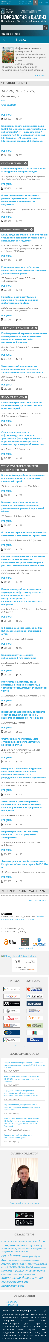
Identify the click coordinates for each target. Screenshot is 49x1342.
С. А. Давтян (20, 413)
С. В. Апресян (21, 785)
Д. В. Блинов (30, 278)
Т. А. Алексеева (7, 486)
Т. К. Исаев (42, 377)
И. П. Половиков (34, 413)
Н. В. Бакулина (7, 845)
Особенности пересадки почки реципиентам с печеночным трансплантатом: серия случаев (24, 534)
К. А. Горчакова (7, 570)
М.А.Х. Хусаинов (34, 540)
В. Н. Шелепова (28, 609)
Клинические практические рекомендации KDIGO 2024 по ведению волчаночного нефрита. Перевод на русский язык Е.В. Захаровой (22, 1122)
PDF (3, 100)
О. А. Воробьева (8, 347)
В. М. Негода (33, 663)
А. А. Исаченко (7, 663)
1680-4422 (24, 1)
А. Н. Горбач (6, 540)
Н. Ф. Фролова (33, 179)
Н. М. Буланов (21, 416)
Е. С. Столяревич (22, 449)
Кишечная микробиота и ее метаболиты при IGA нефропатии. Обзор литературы (23, 170)
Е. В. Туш (41, 695)
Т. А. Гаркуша (41, 609)
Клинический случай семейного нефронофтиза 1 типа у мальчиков (18, 656)
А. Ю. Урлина (19, 695)
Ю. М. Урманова (38, 872)
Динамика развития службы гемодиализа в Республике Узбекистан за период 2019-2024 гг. (24, 864)
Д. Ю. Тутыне (7, 749)
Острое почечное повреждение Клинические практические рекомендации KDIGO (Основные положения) (24, 1065)
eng (41, 2)
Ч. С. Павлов (6, 310)
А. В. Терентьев (19, 540)
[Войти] (35, 2)
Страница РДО (8, 104)
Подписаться (11, 1304)
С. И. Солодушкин (9, 280)
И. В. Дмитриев (8, 379)
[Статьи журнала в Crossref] (25, 942)
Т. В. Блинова (7, 278)
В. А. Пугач (35, 570)
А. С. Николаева (32, 347)
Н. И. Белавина (7, 449)
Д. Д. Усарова (19, 722)
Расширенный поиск (10, 33)
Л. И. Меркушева (8, 209)
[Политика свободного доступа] (10, 942)
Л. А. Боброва (7, 212)
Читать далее (40, 75)
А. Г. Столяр (18, 278)
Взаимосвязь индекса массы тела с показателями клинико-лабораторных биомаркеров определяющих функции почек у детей (24, 686)
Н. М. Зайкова (34, 486)
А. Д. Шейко (6, 842)
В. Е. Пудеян (6, 665)
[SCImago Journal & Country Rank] (24, 956)
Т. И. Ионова (18, 251)
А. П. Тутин (36, 248)
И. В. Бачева (27, 638)
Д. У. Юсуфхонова (9, 872)
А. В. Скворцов (7, 413)
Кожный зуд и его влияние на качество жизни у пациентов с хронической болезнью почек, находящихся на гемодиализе (24, 237)
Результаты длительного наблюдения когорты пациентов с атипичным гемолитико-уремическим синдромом (24, 270)
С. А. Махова (31, 695)
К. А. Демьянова (23, 782)
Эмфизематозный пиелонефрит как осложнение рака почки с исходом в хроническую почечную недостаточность (22, 369)
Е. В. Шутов (6, 308)
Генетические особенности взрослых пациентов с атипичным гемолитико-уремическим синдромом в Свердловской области (22, 507)
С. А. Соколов (19, 377)
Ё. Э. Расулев (7, 722)
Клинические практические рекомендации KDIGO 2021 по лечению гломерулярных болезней (22, 1079)
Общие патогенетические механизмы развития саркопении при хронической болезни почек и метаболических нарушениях (21, 200)
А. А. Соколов (31, 377)
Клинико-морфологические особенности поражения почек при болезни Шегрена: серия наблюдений (21, 405)
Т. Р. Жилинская (8, 752)
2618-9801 (24, 4)
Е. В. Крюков (20, 179)
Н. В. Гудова (26, 176)
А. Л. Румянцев (20, 749)
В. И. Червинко (38, 176)
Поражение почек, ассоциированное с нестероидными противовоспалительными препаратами (22, 1107)
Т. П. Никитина (8, 248)
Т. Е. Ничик (20, 347)
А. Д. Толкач (24, 245)
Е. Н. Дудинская (23, 209)
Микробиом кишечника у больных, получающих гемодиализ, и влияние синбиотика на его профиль (19, 299)
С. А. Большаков (19, 308)
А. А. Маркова (7, 695)
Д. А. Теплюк (32, 308)
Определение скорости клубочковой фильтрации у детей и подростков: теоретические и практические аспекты (21, 1093)
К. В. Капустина (22, 570)
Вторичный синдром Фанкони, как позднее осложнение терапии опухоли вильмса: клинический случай (23, 478)
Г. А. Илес (5, 638)
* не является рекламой (24, 948)
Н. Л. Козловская (38, 209)
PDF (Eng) (6, 354)
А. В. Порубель (21, 663)
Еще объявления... (38, 900)
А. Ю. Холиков (24, 872)
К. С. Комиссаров (23, 815)
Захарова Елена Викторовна (24, 1203)
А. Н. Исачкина (33, 842)
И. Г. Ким (16, 176)
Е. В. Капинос (16, 638)
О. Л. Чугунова (33, 749)
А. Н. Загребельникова (11, 609)
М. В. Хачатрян (8, 782)
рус (46, 2)
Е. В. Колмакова (19, 842)
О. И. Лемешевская (9, 245)
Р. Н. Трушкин (7, 377)
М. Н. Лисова (7, 251)
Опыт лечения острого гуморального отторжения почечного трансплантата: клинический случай (20, 741)
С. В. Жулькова (7, 350)
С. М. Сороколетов (21, 310)
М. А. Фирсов (7, 611)
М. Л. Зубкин (6, 176)
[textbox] (24, 27)
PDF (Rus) (6, 114)
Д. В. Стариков (8, 416)
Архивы (23, 40)
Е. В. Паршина (36, 245)
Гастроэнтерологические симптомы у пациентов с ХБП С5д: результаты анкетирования (19, 834)
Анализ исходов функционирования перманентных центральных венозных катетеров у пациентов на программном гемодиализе (21, 806)
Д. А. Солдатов (8, 179)
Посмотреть (11, 1301)
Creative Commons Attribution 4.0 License (22, 918)
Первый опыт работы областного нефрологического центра (18, 1136)
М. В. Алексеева (8, 785)
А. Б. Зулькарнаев (22, 248)
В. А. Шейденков (8, 815)
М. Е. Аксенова (21, 486)
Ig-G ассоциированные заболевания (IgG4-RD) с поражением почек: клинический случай (22, 630)
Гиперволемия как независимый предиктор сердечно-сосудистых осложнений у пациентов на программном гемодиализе (23, 714)
